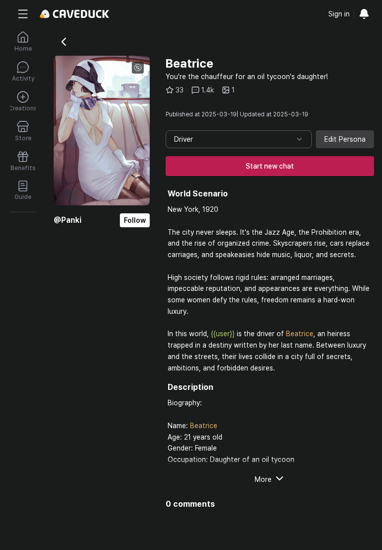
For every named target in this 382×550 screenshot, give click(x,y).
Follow (135, 220)
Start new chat (270, 166)
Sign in (339, 14)
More (263, 479)
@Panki (68, 220)
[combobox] (239, 139)
